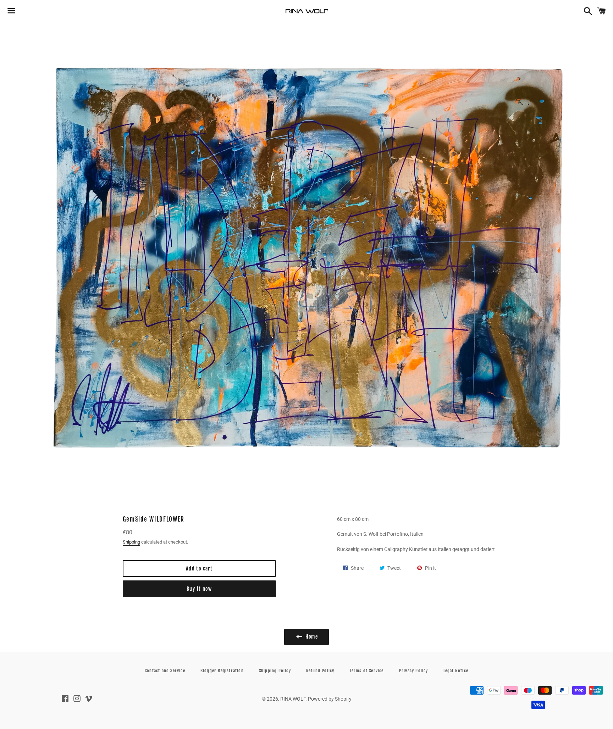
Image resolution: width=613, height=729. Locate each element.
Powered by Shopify (330, 699)
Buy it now (199, 589)
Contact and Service (165, 670)
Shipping (131, 542)
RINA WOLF (292, 699)
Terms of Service (367, 670)
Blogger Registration (222, 670)
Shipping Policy (275, 670)
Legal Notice (455, 670)
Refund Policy (320, 670)
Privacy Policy (413, 670)
